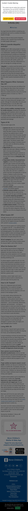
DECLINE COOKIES (20, 19)
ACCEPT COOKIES (8, 19)
